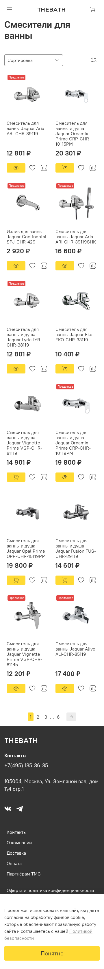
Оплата (14, 863)
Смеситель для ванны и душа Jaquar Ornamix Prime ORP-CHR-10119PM (73, 442)
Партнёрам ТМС (24, 874)
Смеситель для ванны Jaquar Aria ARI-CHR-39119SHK (75, 236)
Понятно (52, 953)
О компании (19, 842)
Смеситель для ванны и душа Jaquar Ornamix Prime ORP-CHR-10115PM (73, 133)
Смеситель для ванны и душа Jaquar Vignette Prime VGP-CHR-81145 (24, 654)
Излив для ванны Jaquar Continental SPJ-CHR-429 (27, 236)
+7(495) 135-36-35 (26, 765)
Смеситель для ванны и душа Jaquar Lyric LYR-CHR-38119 (24, 337)
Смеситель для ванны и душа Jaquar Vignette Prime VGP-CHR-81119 (24, 442)
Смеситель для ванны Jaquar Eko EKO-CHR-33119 (73, 334)
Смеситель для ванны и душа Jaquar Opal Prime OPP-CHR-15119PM (26, 548)
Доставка (16, 853)
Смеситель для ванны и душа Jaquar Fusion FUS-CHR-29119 (75, 548)
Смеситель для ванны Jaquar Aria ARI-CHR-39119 (25, 128)
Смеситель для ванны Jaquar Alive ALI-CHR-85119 (75, 649)
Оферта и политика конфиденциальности (50, 890)
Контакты (17, 832)
